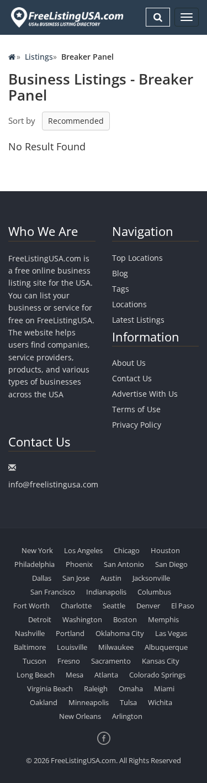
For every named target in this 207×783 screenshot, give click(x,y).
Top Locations (137, 258)
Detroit (39, 619)
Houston (165, 550)
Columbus (154, 592)
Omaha (131, 688)
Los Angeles (83, 550)
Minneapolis (88, 702)
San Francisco (52, 592)
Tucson (34, 661)
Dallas (41, 578)
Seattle (114, 606)
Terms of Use (136, 409)
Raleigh (96, 688)
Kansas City (160, 661)
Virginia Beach (50, 688)
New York (37, 550)
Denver (148, 606)
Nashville (30, 633)
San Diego (171, 564)
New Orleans (80, 716)
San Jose (75, 578)
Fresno (68, 661)
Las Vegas (171, 633)
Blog (120, 273)
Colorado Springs (157, 675)
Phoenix (79, 564)
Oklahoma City (119, 633)
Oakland (43, 702)
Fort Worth (31, 606)
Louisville (72, 647)
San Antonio (124, 564)
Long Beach (36, 675)
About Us (129, 363)
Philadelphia (34, 564)
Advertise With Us (145, 393)
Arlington (127, 716)
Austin (110, 578)
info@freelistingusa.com (53, 484)
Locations (129, 304)
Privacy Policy (136, 424)
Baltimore (30, 647)
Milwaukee (116, 647)
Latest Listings (138, 319)
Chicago (127, 550)
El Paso (182, 606)
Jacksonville (151, 578)
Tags (120, 288)
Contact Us (132, 378)
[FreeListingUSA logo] (66, 17)
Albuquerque (166, 647)
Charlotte (76, 606)
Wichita (160, 702)
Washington (82, 619)
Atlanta (106, 675)
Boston (125, 619)
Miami (164, 688)
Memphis (163, 619)
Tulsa (128, 702)
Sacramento (111, 661)
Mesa (74, 675)
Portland (70, 633)
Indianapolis (106, 592)
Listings (39, 56)
